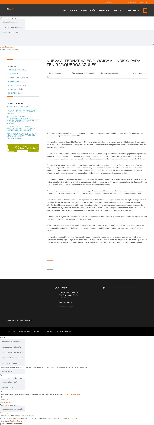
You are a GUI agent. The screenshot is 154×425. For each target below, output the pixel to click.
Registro (13, 421)
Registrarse (143, 2)
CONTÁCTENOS (132, 10)
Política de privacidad (72, 394)
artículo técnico (16, 70)
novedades (13, 89)
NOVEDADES (105, 10)
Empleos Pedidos (15, 81)
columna (12, 74)
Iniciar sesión (132, 2)
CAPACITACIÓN (88, 10)
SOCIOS (117, 10)
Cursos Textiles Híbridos (18, 107)
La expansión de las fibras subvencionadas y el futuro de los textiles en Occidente (21, 128)
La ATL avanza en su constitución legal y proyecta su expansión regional (22, 111)
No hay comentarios (139, 73)
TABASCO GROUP (64, 331)
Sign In (19, 421)
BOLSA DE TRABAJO (24, 320)
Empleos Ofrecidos (17, 78)
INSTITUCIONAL (70, 10)
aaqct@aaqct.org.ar (66, 307)
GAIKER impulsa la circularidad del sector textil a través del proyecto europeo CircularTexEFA (21, 136)
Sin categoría (14, 93)
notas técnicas (15, 85)
